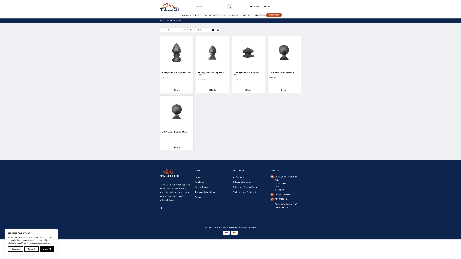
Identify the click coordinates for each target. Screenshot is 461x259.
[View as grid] (213, 30)
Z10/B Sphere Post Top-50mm (281, 73)
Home (162, 21)
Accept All (47, 249)
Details (177, 90)
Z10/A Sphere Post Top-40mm (174, 132)
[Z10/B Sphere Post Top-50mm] (284, 52)
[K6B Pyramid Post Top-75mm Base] (177, 52)
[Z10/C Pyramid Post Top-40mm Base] (248, 52)
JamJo (253, 227)
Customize (16, 249)
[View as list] (217, 30)
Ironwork (169, 21)
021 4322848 (281, 199)
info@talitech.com (283, 194)
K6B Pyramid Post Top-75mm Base (176, 73)
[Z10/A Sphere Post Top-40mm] (177, 112)
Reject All (31, 249)
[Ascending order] (185, 30)
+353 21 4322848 (263, 7)
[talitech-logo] (169, 3)
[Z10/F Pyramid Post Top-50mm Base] (212, 52)
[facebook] (161, 208)
